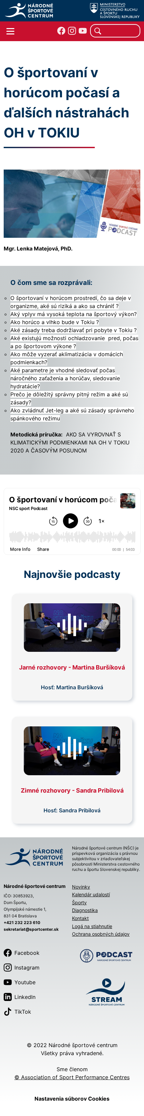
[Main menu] (10, 31)
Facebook (27, 952)
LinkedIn (24, 997)
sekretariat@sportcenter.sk (31, 929)
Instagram (27, 967)
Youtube (24, 982)
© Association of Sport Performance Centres (72, 1077)
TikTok (22, 1011)
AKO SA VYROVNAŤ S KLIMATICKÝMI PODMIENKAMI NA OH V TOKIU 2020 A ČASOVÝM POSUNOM (70, 442)
